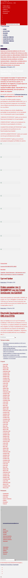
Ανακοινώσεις (6, 5)
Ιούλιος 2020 (5, 480)
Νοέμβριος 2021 (6, 456)
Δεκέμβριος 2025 (6, 374)
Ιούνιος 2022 (5, 444)
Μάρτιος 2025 (5, 390)
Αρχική (4, 29)
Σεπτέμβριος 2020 (6, 479)
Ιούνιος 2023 (5, 424)
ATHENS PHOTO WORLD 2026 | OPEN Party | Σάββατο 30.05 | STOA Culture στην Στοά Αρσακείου (14, 57)
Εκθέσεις (5, 9)
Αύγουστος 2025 (6, 381)
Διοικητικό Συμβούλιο (8, 37)
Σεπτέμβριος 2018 (6, 485)
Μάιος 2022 (5, 446)
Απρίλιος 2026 (6, 367)
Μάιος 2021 (5, 467)
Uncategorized (6, 493)
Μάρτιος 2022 (5, 449)
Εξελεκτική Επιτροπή (8, 39)
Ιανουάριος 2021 (6, 473)
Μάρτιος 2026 (5, 369)
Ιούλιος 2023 (5, 422)
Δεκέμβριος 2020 (6, 475)
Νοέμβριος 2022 (6, 436)
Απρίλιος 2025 (6, 388)
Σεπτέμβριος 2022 (6, 439)
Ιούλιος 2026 (5, 364)
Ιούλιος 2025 (5, 383)
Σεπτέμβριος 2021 (6, 460)
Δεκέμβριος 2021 (6, 455)
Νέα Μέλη (5, 33)
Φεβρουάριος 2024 (6, 410)
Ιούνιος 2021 (5, 465)
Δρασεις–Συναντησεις (7, 498)
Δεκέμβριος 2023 (6, 414)
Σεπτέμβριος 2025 (6, 379)
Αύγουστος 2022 (6, 441)
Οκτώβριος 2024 (6, 398)
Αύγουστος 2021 (6, 461)
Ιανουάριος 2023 (6, 432)
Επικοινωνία (6, 43)
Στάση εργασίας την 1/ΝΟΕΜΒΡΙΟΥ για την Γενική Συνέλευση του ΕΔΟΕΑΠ (13, 290)
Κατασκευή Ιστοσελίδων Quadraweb (9, 564)
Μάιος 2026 (5, 366)
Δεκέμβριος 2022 (6, 434)
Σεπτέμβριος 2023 (6, 419)
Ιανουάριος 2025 (6, 393)
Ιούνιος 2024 (5, 403)
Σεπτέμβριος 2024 (6, 400)
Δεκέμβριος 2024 (6, 395)
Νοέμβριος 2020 (6, 477)
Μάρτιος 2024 (5, 408)
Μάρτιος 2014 (5, 487)
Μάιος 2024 (5, 405)
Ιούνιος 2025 (5, 384)
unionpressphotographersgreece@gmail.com (11, 523)
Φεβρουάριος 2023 (6, 431)
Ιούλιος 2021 (5, 463)
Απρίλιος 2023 (6, 427)
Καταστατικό (6, 31)
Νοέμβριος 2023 (6, 415)
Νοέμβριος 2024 (6, 396)
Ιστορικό (5, 35)
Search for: (3, 24)
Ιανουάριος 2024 (6, 412)
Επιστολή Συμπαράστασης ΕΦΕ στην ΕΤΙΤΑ (12, 314)
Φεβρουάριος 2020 (6, 482)
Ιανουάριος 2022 (6, 453)
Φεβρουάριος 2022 (6, 451)
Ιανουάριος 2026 (6, 372)
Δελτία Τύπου (6, 7)
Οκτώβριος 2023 (6, 417)
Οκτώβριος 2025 (6, 378)
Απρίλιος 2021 (6, 468)
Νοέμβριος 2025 (6, 376)
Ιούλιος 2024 (5, 402)
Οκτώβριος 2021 (6, 458)
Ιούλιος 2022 (5, 443)
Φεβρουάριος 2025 (6, 391)
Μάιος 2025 (5, 386)
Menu (2, 46)
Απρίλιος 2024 (6, 407)
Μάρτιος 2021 (5, 470)
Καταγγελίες (6, 11)
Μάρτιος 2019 (5, 484)
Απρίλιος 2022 (6, 448)
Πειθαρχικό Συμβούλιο (8, 41)
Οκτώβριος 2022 (6, 437)
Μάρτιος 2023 (5, 429)
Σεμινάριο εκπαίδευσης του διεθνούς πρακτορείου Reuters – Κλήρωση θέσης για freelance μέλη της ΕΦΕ (14, 61)
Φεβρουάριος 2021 (6, 472)
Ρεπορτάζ (5, 13)
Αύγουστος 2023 (6, 420)
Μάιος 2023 (5, 426)
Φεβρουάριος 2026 (6, 371)
